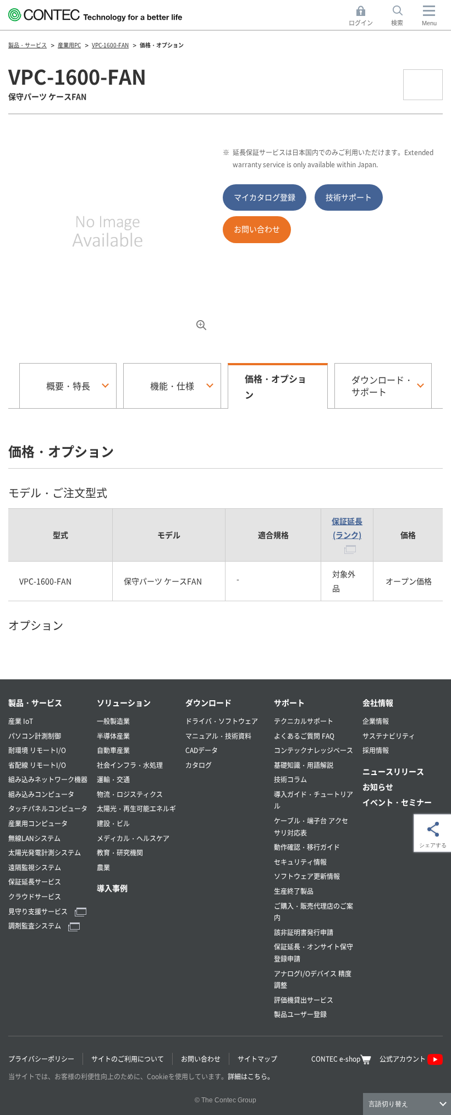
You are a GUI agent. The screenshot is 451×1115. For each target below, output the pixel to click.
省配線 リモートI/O (37, 765)
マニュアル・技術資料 (218, 735)
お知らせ (377, 786)
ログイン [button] (364, 16)
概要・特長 (68, 385)
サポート (289, 702)
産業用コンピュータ (38, 823)
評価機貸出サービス (303, 999)
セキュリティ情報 (300, 861)
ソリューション (124, 702)
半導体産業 (113, 735)
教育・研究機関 (120, 852)
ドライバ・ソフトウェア (221, 721)
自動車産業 (113, 750)
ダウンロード (208, 702)
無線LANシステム (34, 838)
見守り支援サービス (38, 911)
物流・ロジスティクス (130, 794)
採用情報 (375, 750)
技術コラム (290, 779)
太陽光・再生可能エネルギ (136, 808)
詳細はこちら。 (251, 1076)
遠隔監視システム (34, 867)
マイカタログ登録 (264, 196)
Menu (429, 23)
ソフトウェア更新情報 (307, 876)
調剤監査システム (35, 925)
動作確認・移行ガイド (307, 847)
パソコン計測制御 (34, 735)
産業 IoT (20, 721)
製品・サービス (35, 702)
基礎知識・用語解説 (303, 765)
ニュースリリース (393, 771)
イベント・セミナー (397, 802)
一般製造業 (113, 721)
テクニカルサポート (303, 721)
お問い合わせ (257, 228)
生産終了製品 (294, 891)
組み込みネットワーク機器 (47, 779)
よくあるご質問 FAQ (304, 735)
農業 (103, 867)
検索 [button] (403, 16)
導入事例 (112, 887)
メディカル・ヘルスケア (133, 838)
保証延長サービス (34, 881)
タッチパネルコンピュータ (47, 808)
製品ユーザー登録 (300, 1014)
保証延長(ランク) (347, 527)
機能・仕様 (172, 385)
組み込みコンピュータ (41, 794)
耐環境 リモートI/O (37, 750)
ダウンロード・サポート (382, 385)
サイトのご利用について (127, 1058)
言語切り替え (388, 1104)
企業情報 (375, 721)
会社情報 (377, 702)
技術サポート (349, 196)
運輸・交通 (113, 779)
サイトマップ (257, 1058)
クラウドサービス (34, 896)
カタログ (198, 765)
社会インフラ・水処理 (130, 765)
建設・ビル (113, 823)
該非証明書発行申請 (303, 932)
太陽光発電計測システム (44, 852)
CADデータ (201, 750)
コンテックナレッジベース (313, 750)
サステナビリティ (388, 735)
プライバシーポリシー (41, 1058)
